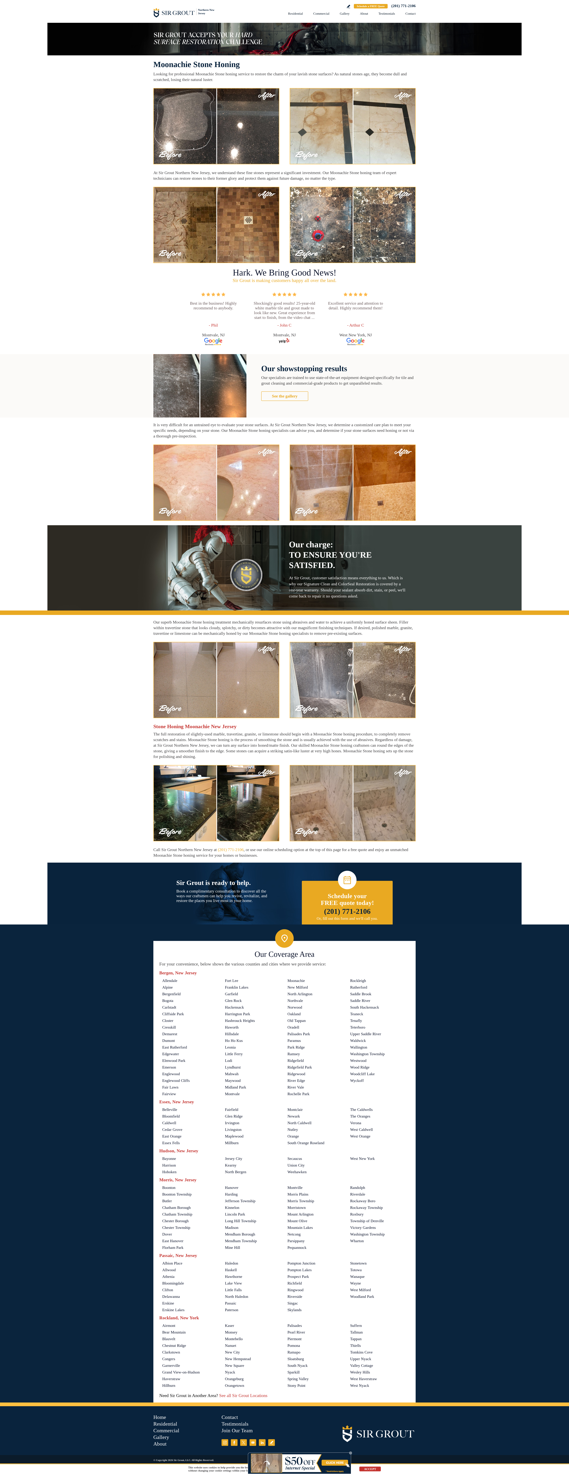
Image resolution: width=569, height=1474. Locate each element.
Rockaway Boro (362, 1201)
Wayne (355, 1283)
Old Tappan (296, 1020)
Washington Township (367, 1054)
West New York (362, 1158)
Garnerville (171, 1365)
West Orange (360, 1136)
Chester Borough (175, 1221)
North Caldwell (299, 1123)
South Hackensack (364, 1007)
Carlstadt (169, 1007)
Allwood (169, 1270)
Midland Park (235, 1087)
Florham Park (172, 1247)
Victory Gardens (363, 1227)
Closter (167, 1020)
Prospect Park (298, 1276)
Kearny (230, 1165)
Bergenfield (171, 994)
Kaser (229, 1325)
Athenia (168, 1276)
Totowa (356, 1270)
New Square (234, 1365)
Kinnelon (232, 1207)
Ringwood (295, 1290)
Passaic (230, 1303)
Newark (293, 1116)
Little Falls (233, 1290)
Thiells (355, 1345)
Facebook (234, 1442)
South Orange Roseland (305, 1143)
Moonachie (296, 981)
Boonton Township (177, 1194)
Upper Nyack (360, 1359)
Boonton (168, 1187)
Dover (167, 1234)
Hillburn (168, 1385)
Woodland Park (362, 1296)
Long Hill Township (240, 1221)
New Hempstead (238, 1359)
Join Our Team (237, 1430)
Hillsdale (232, 1034)
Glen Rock (233, 1001)
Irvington (232, 1123)
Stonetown (358, 1263)
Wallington (358, 1047)
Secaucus (294, 1158)
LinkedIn (262, 1442)
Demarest (169, 1034)
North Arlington (299, 994)
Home (159, 1417)
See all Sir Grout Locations (243, 1395)
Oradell (293, 1027)
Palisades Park (298, 1034)
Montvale (232, 1094)
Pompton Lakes (299, 1270)
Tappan (356, 1339)
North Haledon (236, 1296)
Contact (410, 13)
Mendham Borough (240, 1234)
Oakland (294, 1014)
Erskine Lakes (173, 1310)
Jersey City (233, 1158)
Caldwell (169, 1123)
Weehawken (297, 1172)
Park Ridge (296, 1047)
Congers (168, 1359)
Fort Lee (231, 981)
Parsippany (296, 1241)
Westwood (358, 1060)
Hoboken (169, 1172)
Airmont (168, 1325)
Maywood (233, 1080)
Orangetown (234, 1385)
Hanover (231, 1187)
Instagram (225, 1442)
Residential (295, 13)
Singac (292, 1303)
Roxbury (357, 1214)
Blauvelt (168, 1339)
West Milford (360, 1290)
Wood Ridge (360, 1067)
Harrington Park (237, 1014)
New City (232, 1352)
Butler (167, 1201)
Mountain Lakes (300, 1227)
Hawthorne (233, 1276)
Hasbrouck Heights (240, 1020)
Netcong (294, 1234)
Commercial (321, 13)
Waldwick (358, 1040)
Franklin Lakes (236, 987)
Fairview (169, 1094)
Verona (355, 1123)
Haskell (231, 1270)
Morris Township (300, 1201)
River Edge (296, 1080)
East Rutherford (174, 1047)
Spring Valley (298, 1379)
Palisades (294, 1325)
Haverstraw (171, 1379)
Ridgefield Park (299, 1067)
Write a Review (348, 6)
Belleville (169, 1109)
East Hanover (172, 1241)
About (364, 13)
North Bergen (235, 1172)
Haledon (231, 1263)
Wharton (357, 1241)
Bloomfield (171, 1116)
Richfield (294, 1283)
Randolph (357, 1187)
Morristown (296, 1207)
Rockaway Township (366, 1207)
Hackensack (234, 1007)
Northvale (295, 1001)
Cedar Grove (172, 1129)
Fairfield (231, 1109)
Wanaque (357, 1276)
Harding (231, 1194)
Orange (293, 1136)
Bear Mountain (174, 1332)
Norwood (294, 1007)
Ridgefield (295, 1060)
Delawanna (171, 1296)
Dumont (168, 1040)
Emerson (169, 1067)
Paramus (294, 1040)
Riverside (294, 1296)
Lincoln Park (235, 1214)
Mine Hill (232, 1247)
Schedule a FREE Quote (371, 6)
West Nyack (359, 1385)
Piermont (294, 1339)
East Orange (172, 1136)
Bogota (167, 1001)
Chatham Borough (176, 1207)
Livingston (233, 1129)
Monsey (231, 1332)
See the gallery (285, 396)
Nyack (230, 1372)
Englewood (171, 1074)
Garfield (231, 994)
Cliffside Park (173, 1014)
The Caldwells (361, 1109)
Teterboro (357, 1027)
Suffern (356, 1325)
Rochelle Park (298, 1094)
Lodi (228, 1060)
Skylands (294, 1310)
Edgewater (170, 1054)
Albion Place (172, 1263)
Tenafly (356, 1020)
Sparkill (293, 1372)
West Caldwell (361, 1129)
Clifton (167, 1290)
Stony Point (296, 1385)
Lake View (233, 1283)
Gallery (345, 13)
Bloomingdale (173, 1283)
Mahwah (232, 1074)
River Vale (295, 1087)
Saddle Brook (360, 994)
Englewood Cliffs (176, 1080)
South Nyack (297, 1365)
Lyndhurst (233, 1067)
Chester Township (176, 1227)
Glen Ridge (234, 1116)
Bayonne (169, 1158)
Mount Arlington (300, 1214)
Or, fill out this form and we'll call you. (347, 918)
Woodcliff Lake (362, 1074)
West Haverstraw (363, 1379)
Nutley (292, 1129)
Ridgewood (296, 1074)
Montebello (234, 1339)
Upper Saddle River (365, 1034)
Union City (296, 1165)
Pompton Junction (301, 1263)
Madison (231, 1227)
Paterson (231, 1310)
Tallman (356, 1332)
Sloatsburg (295, 1359)
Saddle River (360, 1001)
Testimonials (386, 13)
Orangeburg (234, 1379)
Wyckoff (357, 1080)
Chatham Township (177, 1214)
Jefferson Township (240, 1201)
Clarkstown (171, 1352)
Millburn (232, 1143)
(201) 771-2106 (403, 6)
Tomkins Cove (361, 1352)
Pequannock (296, 1247)
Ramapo (293, 1352)
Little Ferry (234, 1054)
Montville (295, 1187)
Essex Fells (171, 1143)
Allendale (169, 981)
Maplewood (234, 1136)
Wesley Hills (360, 1372)
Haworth (232, 1027)
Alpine (167, 987)
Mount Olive (297, 1221)
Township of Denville (367, 1221)
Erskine (168, 1303)
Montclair (295, 1109)
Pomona (293, 1345)
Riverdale (357, 1194)
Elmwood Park (173, 1060)
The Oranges (360, 1116)
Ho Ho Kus (234, 1040)
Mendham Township (241, 1241)
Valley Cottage (361, 1365)
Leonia (230, 1047)
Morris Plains (297, 1194)
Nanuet (230, 1345)
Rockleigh (358, 981)
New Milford (297, 987)
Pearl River (296, 1332)
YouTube (253, 1442)
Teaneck (356, 1014)
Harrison (169, 1165)
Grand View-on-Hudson (181, 1372)
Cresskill (169, 1027)
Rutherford (358, 987)
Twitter (243, 1442)
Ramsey (293, 1054)
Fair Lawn (170, 1087)
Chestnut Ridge (174, 1345)
